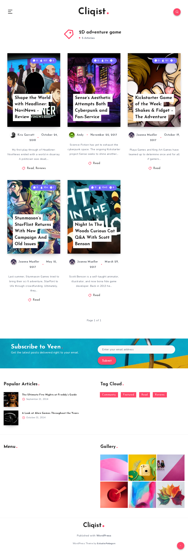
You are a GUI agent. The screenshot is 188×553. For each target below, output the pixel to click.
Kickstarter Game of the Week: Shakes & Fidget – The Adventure (154, 107)
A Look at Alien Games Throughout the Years (50, 413)
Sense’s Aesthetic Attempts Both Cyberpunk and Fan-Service (93, 107)
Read (30, 168)
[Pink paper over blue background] (114, 468)
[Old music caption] (171, 468)
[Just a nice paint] (142, 495)
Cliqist (92, 12)
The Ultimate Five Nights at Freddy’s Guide (49, 395)
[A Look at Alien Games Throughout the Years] (11, 418)
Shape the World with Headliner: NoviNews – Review (32, 107)
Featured (128, 394)
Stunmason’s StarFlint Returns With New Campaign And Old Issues (33, 231)
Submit (107, 361)
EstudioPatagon (106, 543)
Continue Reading (47, 116)
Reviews (41, 168)
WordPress (103, 535)
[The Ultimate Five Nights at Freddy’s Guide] (11, 399)
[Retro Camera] (142, 468)
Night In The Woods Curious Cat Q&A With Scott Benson (95, 234)
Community (109, 394)
